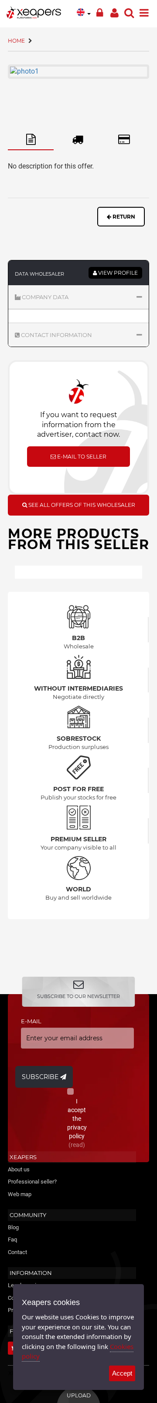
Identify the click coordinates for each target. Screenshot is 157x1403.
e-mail (31, 1021)
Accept (122, 1373)
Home (16, 40)
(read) (76, 1144)
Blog (13, 1227)
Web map (19, 1194)
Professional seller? (32, 1181)
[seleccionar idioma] (84, 12)
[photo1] (78, 72)
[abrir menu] (143, 11)
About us (19, 1169)
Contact (17, 1252)
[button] (78, 297)
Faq (12, 1239)
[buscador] (129, 11)
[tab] (31, 140)
